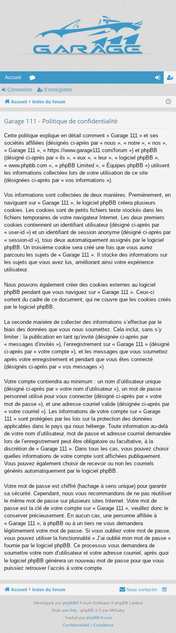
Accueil (13, 77)
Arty (73, 610)
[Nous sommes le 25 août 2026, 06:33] (168, 102)
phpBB (69, 603)
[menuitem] (138, 589)
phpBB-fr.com (99, 617)
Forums (33, 79)
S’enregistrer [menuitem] (171, 79)
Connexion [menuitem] (159, 79)
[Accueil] (88, 35)
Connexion (19, 90)
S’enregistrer (58, 90)
